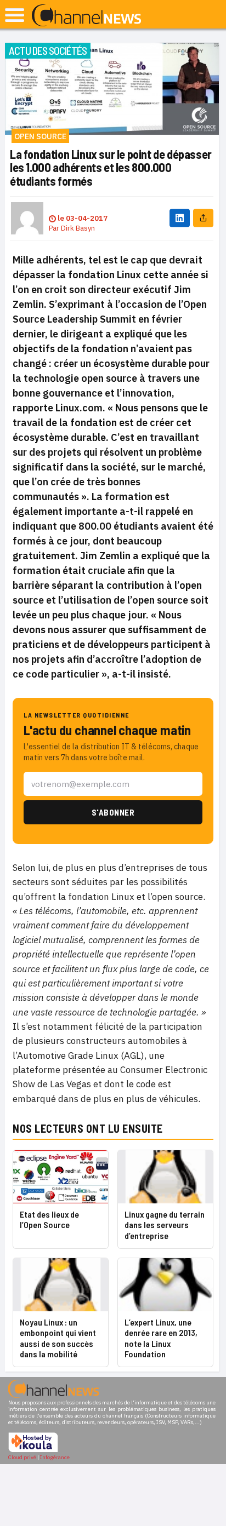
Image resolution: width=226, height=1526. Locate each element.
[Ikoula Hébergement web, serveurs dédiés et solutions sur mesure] (33, 1450)
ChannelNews (86, 15)
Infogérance (55, 1457)
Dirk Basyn (78, 228)
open (14, 15)
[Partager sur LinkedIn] (180, 218)
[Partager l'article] (203, 218)
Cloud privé (22, 1457)
